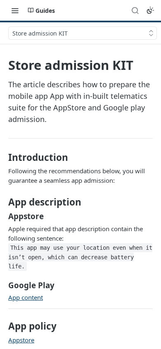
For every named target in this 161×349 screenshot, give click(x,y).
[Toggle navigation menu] (14, 10)
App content (25, 297)
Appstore (21, 340)
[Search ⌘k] (135, 10)
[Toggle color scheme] (150, 10)
